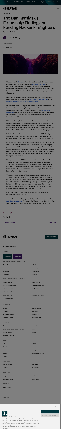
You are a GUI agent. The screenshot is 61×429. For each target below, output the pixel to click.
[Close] (56, 407)
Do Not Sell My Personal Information (50, 415)
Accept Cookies (50, 412)
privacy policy (5, 428)
